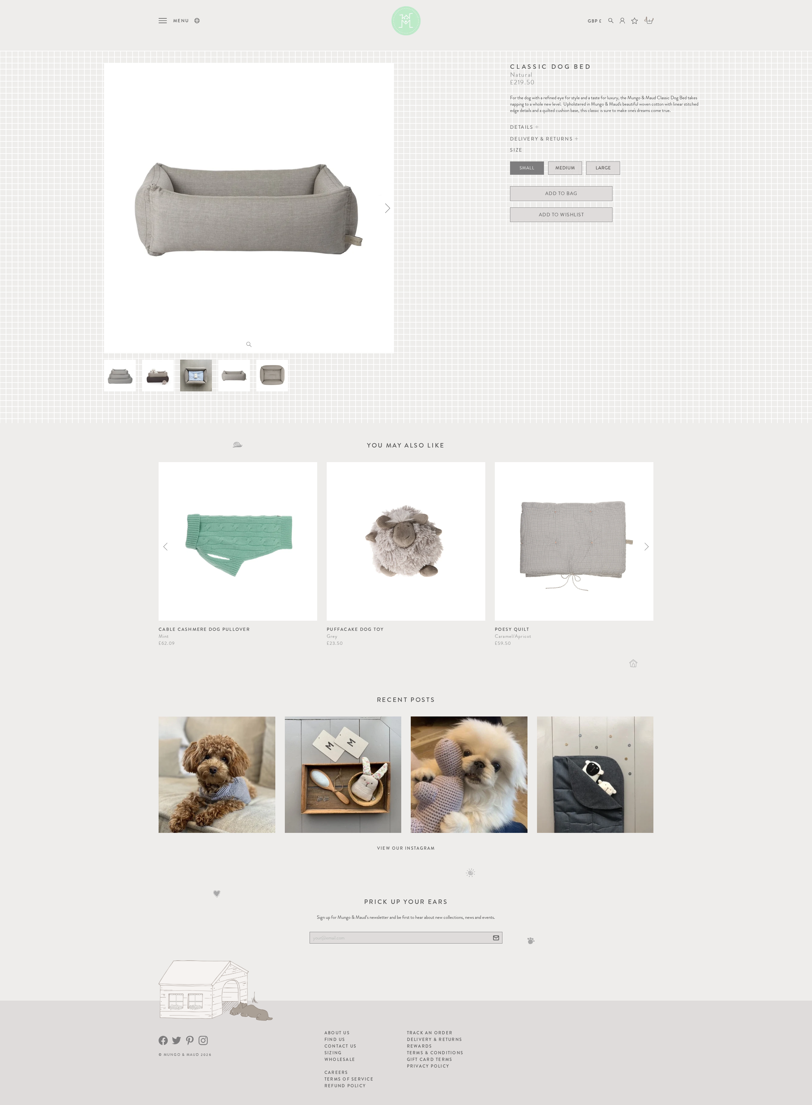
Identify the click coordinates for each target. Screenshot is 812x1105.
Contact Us (340, 1046)
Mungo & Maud (182, 1054)
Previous (165, 547)
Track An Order (430, 1033)
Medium (565, 168)
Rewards (419, 1046)
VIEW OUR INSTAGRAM (406, 848)
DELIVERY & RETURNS (542, 138)
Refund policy (345, 1086)
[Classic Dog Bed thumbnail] (120, 375)
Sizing (333, 1053)
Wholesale (339, 1059)
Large (603, 168)
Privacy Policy (428, 1066)
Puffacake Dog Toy (355, 629)
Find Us (334, 1039)
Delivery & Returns (434, 1039)
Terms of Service (349, 1079)
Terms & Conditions (435, 1053)
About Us (337, 1033)
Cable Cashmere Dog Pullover (204, 629)
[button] (197, 21)
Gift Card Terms (430, 1059)
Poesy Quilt (512, 629)
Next (647, 547)
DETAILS (522, 127)
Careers (336, 1072)
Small (527, 168)
